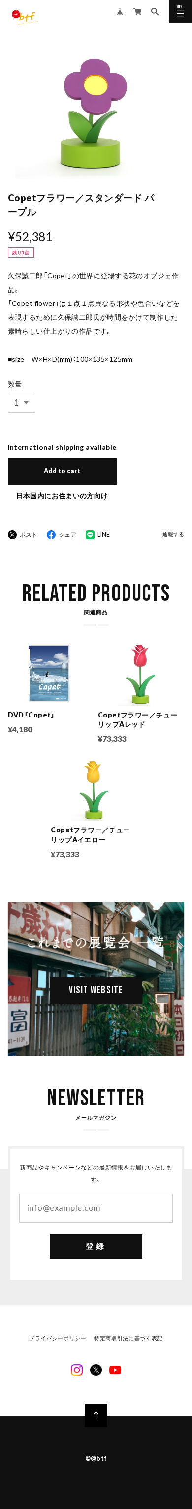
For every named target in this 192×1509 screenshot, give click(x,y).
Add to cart (62, 471)
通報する (173, 534)
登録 (96, 1246)
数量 (15, 384)
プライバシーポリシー (58, 1338)
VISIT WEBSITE (96, 990)
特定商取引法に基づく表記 (128, 1338)
